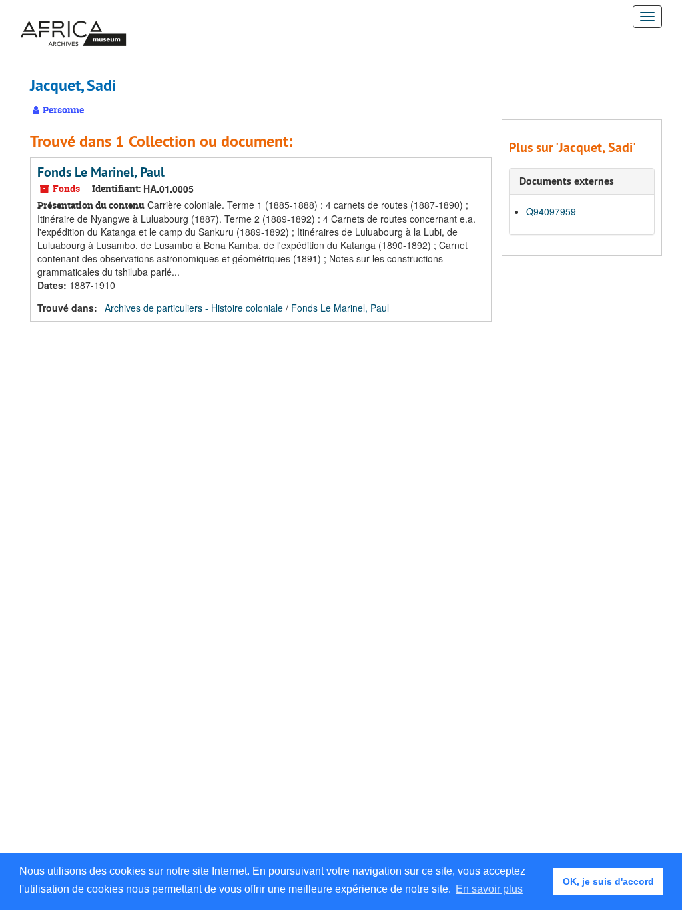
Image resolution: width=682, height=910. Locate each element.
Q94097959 (551, 211)
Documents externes (566, 181)
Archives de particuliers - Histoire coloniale (194, 307)
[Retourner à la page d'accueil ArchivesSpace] (73, 16)
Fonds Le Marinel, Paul (101, 172)
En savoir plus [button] (489, 889)
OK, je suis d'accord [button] (608, 881)
